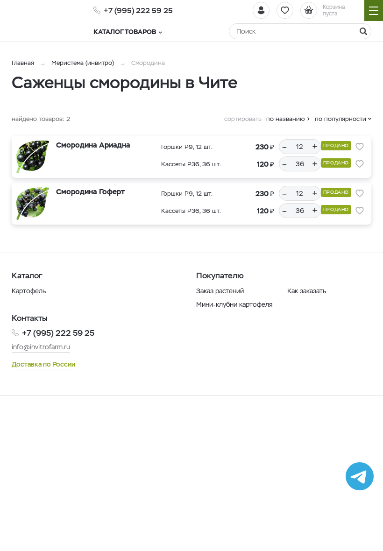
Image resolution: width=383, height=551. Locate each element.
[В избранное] (360, 146)
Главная (23, 63)
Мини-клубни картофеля (234, 304)
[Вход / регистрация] (261, 10)
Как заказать (306, 291)
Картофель (29, 291)
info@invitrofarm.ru (41, 347)
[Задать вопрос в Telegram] (360, 476)
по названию (285, 119)
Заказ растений (220, 291)
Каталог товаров (124, 32)
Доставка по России (43, 364)
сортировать (243, 119)
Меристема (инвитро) (83, 63)
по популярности (340, 119)
